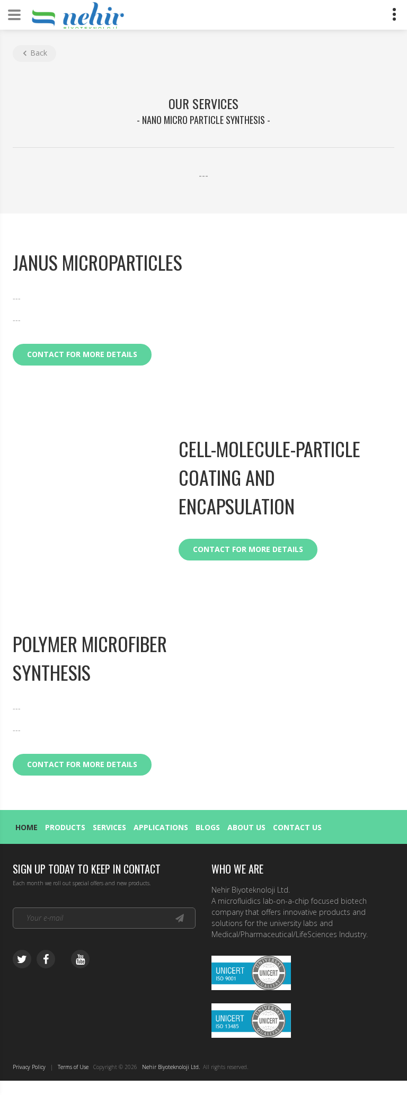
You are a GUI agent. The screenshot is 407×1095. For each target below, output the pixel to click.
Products (65, 827)
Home (26, 827)
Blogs (208, 827)
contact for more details (82, 354)
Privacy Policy (29, 1067)
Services (109, 827)
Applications (161, 827)
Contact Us (297, 827)
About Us (246, 827)
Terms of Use (73, 1067)
